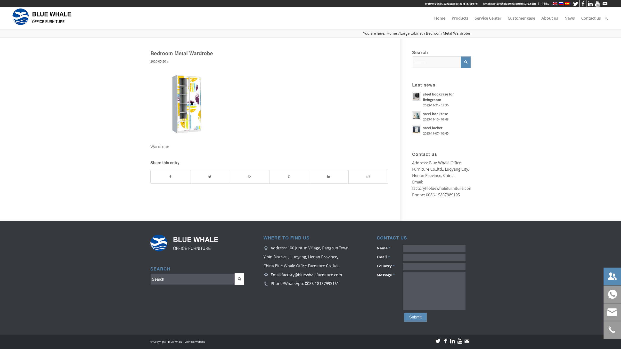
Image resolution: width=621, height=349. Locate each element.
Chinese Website (195, 341)
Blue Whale (175, 341)
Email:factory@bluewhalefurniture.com (509, 3)
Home (392, 33)
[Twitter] (575, 3)
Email (383, 256)
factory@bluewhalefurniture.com (312, 275)
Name (383, 248)
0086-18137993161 (322, 283)
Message (386, 274)
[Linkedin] (590, 3)
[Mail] (605, 3)
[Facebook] (583, 3)
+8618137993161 (468, 3)
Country (385, 265)
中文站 (545, 3)
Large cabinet (411, 33)
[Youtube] (597, 3)
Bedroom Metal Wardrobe (181, 53)
